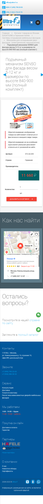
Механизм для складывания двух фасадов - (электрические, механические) (21, 41)
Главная (5, 33)
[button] (36, 105)
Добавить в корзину (21, 199)
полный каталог (28, 334)
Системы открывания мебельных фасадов (21, 38)
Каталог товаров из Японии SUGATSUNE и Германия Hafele (20, 34)
